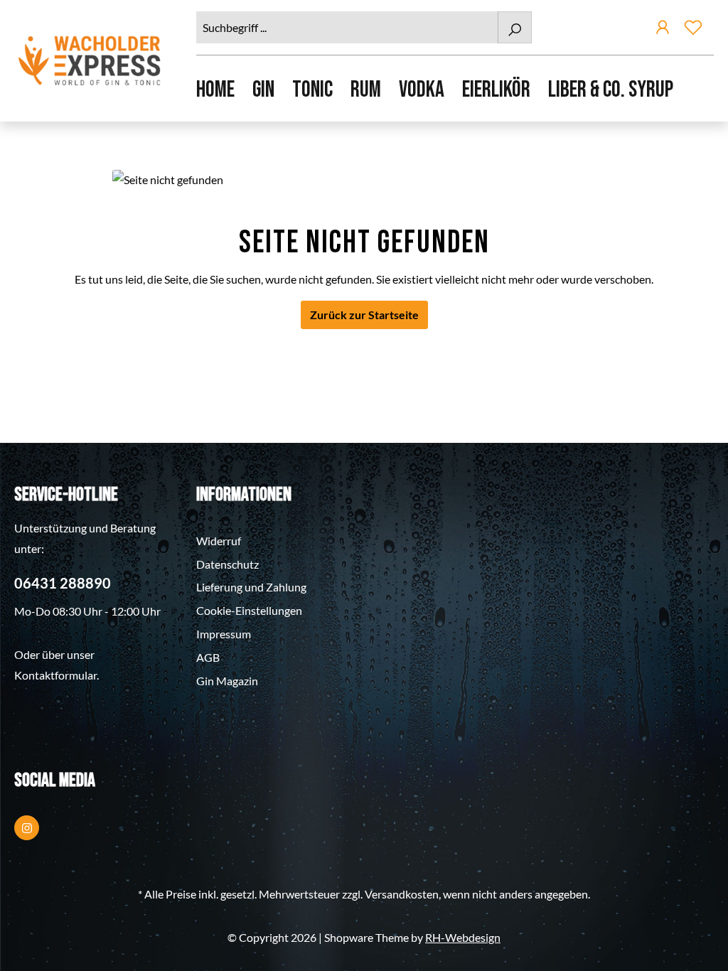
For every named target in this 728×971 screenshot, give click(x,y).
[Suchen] (515, 27)
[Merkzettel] (693, 29)
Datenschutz (227, 564)
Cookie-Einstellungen (249, 610)
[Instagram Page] (26, 827)
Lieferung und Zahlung (251, 587)
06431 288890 (62, 582)
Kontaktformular (55, 675)
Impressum (223, 633)
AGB (208, 657)
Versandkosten (402, 894)
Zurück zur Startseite (364, 314)
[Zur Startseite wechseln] (91, 60)
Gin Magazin (227, 680)
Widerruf (218, 540)
